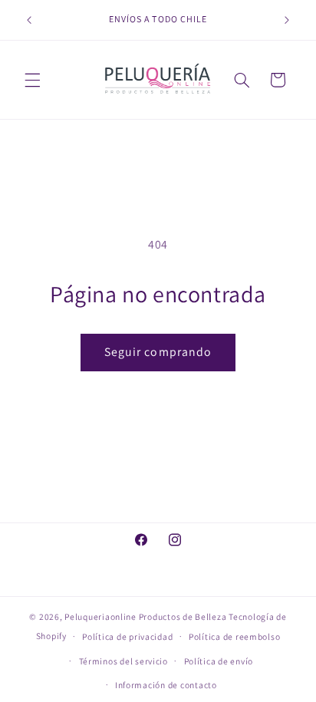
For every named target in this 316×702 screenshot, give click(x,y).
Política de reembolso (234, 636)
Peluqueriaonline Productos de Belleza (145, 616)
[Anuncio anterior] (29, 20)
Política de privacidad (127, 636)
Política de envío (219, 661)
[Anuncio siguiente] (287, 20)
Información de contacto (166, 684)
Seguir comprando (158, 352)
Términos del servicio (123, 661)
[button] (32, 79)
